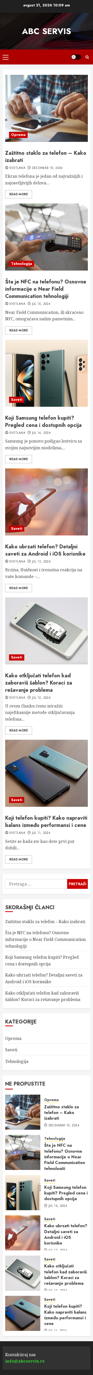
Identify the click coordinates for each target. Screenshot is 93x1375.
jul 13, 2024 (41, 562)
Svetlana (17, 168)
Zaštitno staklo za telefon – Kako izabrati (45, 156)
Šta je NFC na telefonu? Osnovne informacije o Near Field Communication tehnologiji (45, 289)
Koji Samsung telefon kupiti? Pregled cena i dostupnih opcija (43, 421)
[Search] (87, 57)
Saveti (16, 399)
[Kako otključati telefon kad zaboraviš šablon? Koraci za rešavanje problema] (46, 630)
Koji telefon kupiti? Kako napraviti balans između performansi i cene (46, 821)
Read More (18, 194)
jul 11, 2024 (41, 833)
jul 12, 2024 (41, 698)
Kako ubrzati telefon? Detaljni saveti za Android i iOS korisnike (45, 550)
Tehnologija (21, 263)
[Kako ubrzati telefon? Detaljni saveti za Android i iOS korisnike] (46, 501)
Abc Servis (46, 31)
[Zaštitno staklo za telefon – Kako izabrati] (46, 108)
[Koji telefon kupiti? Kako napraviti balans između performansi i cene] (46, 773)
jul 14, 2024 (41, 433)
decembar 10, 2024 (47, 168)
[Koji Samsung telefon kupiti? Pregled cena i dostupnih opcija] (46, 373)
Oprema (18, 134)
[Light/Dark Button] (76, 57)
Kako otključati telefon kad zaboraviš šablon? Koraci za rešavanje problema (38, 683)
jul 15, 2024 (41, 304)
